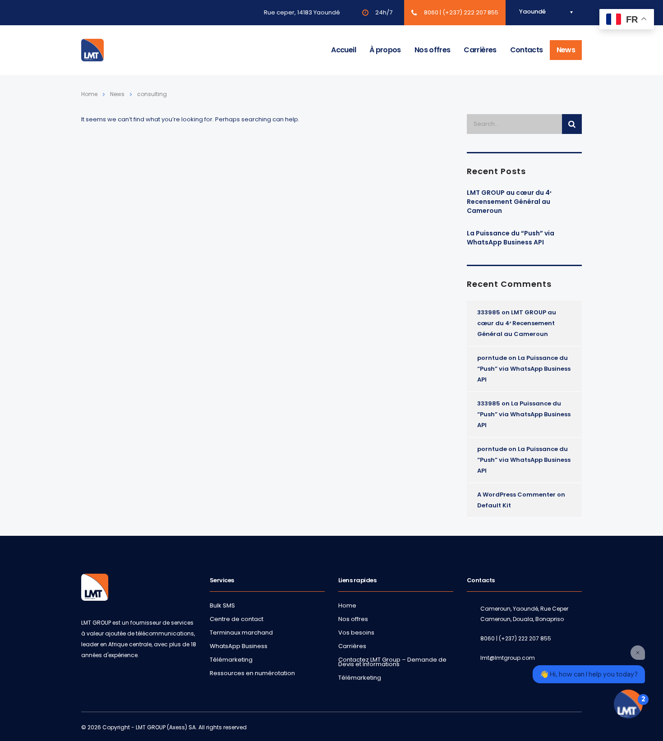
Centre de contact (236, 619)
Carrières (480, 50)
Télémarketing (231, 660)
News (566, 50)
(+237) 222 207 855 (470, 12)
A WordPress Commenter (516, 494)
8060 (431, 12)
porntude (492, 358)
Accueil (343, 50)
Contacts (526, 50)
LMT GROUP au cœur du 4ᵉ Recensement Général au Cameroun (509, 201)
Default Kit (494, 505)
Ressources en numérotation (252, 673)
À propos (385, 50)
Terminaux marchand (241, 633)
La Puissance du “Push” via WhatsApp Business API (510, 238)
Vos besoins (356, 633)
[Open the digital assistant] (628, 704)
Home (89, 94)
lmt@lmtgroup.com (507, 658)
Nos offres (432, 50)
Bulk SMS (222, 605)
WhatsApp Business (238, 646)
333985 (488, 312)
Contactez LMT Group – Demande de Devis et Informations (392, 662)
